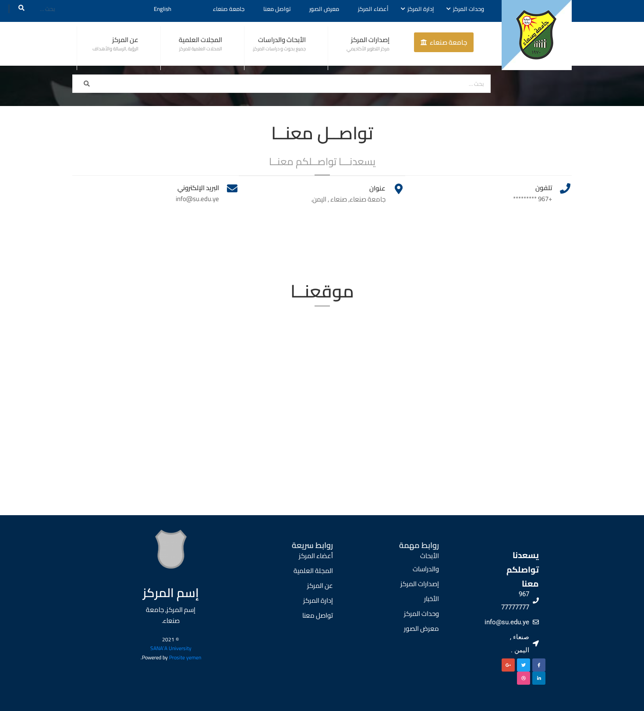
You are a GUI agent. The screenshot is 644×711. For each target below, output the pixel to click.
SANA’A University (170, 648)
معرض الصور (324, 9)
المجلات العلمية (200, 39)
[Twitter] (523, 665)
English (162, 9)
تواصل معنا (276, 9)
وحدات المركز (468, 9)
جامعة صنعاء (228, 9)
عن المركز (125, 39)
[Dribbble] (523, 678)
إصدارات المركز (370, 39)
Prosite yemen (185, 657)
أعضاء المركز (373, 9)
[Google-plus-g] (508, 665)
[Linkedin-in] (538, 678)
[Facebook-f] (538, 665)
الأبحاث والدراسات (282, 39)
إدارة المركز (420, 9)
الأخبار (431, 598)
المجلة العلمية (313, 570)
